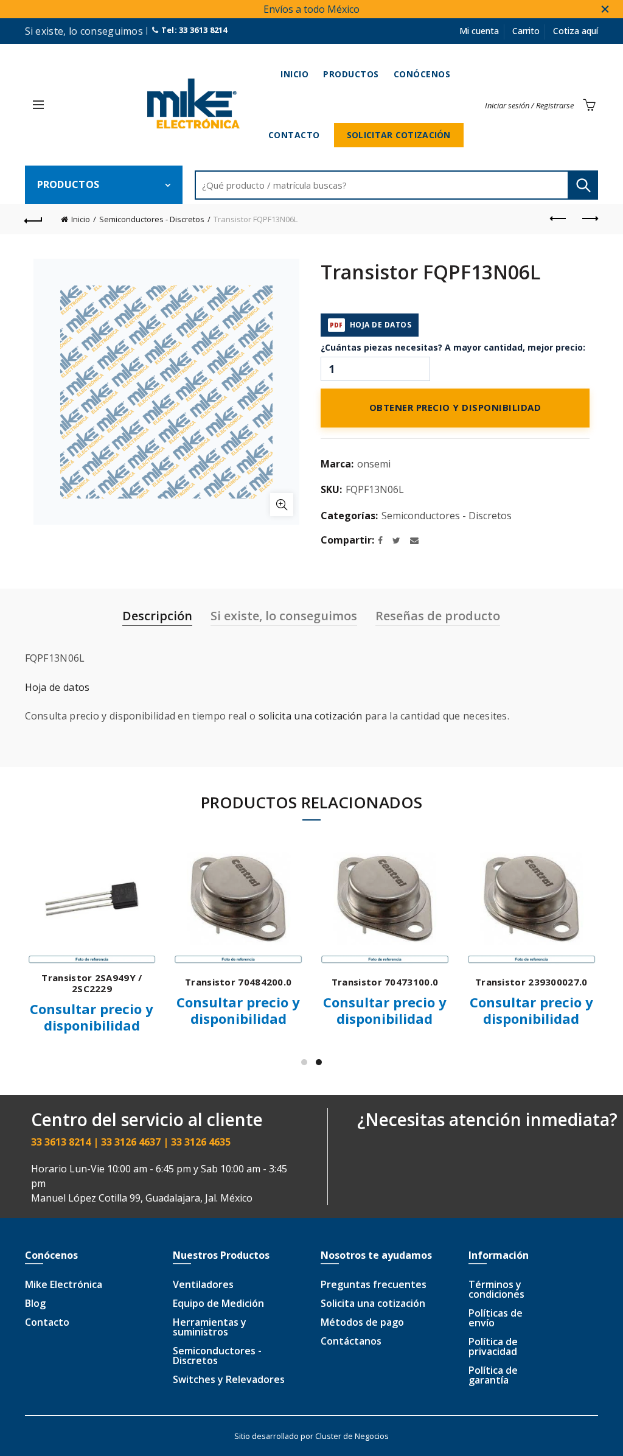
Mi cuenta (479, 31)
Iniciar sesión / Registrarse (529, 105)
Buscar (583, 185)
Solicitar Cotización (399, 135)
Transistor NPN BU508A (372, 981)
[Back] (34, 219)
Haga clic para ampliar (281, 504)
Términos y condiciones (496, 1289)
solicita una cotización (311, 716)
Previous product (558, 219)
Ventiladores (203, 1284)
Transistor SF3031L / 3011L (226, 981)
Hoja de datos (57, 687)
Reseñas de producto (437, 615)
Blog (35, 1303)
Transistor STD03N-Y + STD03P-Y (80, 983)
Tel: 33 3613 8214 (193, 29)
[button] (38, 104)
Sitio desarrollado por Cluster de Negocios (311, 1435)
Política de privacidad (493, 1346)
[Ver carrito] (589, 105)
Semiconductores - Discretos (151, 219)
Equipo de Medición (218, 1303)
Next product (589, 219)
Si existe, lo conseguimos (284, 615)
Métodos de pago (362, 1322)
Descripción (157, 615)
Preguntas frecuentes (373, 1284)
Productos (351, 74)
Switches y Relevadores (229, 1379)
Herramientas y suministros (209, 1327)
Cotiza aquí (575, 31)
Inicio (294, 74)
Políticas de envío (495, 1317)
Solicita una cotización (373, 1303)
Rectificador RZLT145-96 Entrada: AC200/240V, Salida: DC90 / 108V (519, 988)
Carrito (526, 31)
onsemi (374, 464)
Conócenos (422, 74)
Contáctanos (351, 1341)
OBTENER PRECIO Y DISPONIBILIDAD (455, 408)
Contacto (294, 135)
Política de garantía (493, 1375)
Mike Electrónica (63, 1284)
